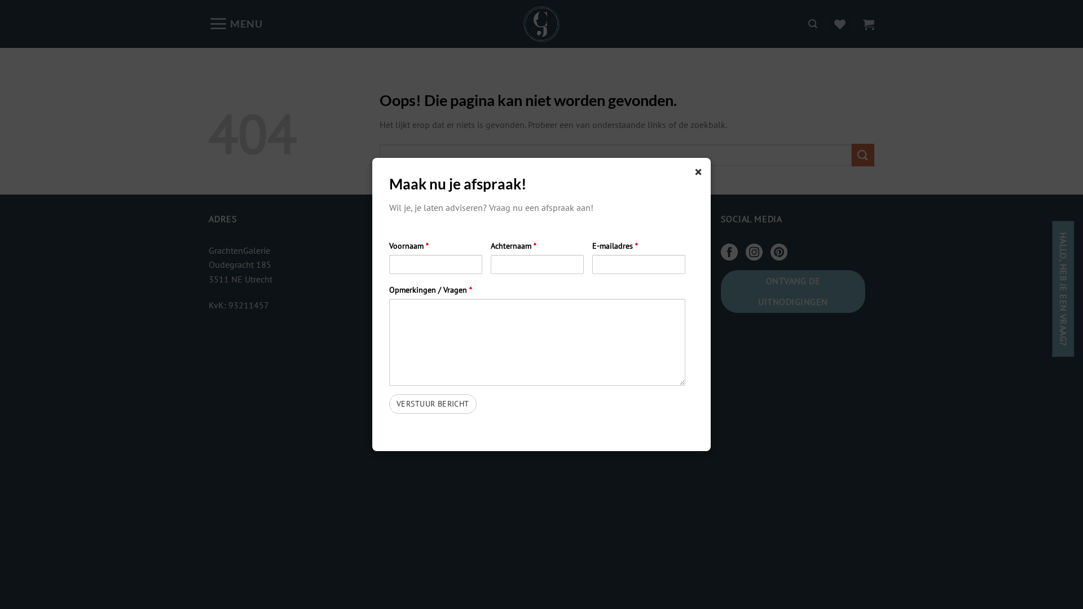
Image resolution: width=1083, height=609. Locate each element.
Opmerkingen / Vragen (430, 289)
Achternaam (513, 245)
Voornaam (409, 245)
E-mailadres (615, 245)
